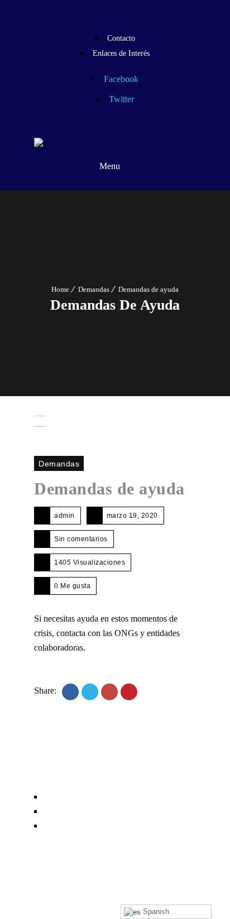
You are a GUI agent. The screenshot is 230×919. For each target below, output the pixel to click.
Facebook (121, 79)
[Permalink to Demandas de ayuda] (39, 430)
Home (60, 289)
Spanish (155, 911)
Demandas (93, 289)
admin (64, 515)
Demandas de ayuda (109, 488)
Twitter (121, 99)
